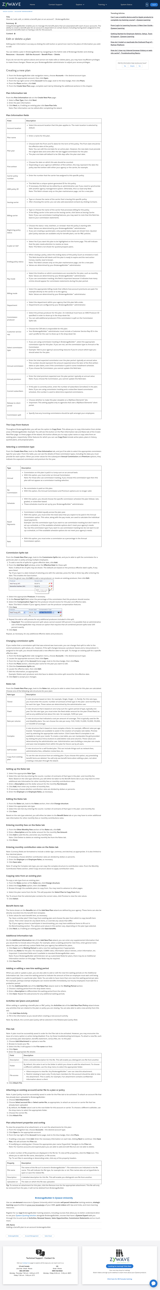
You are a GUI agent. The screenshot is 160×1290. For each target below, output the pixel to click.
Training (101, 4)
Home (32, 4)
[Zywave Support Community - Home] (11, 5)
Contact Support (55, 4)
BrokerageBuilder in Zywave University (54, 1198)
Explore (79, 4)
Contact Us (26, 1263)
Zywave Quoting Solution (26, 1215)
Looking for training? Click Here (119, 1266)
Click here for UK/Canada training (119, 1279)
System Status (126, 4)
